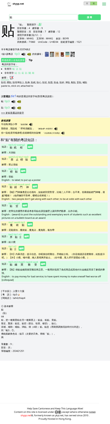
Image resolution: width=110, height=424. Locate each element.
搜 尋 (89, 17)
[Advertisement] (55, 382)
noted (92, 412)
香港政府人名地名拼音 (13, 60)
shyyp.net (26, 415)
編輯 (30, 146)
